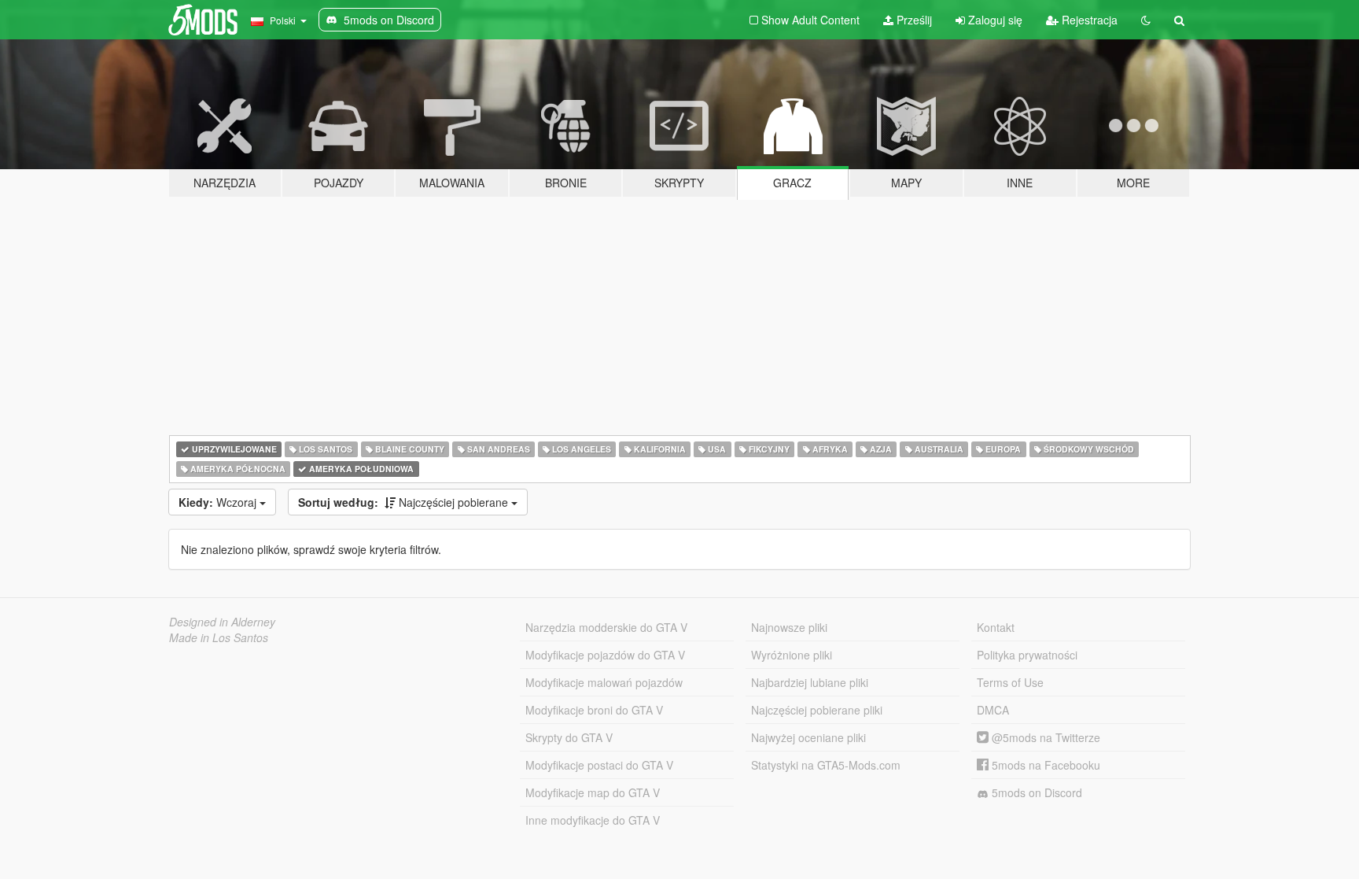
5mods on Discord (1035, 792)
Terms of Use (1010, 682)
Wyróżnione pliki (791, 655)
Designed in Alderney (222, 622)
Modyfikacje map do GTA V (592, 792)
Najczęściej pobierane (404, 502)
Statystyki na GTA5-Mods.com (825, 765)
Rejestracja (1088, 20)
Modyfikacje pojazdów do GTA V (605, 655)
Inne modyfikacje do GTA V (592, 820)
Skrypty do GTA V (569, 737)
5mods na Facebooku (1044, 765)
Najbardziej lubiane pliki (809, 682)
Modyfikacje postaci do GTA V (599, 765)
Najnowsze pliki (789, 627)
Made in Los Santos (218, 637)
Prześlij (912, 20)
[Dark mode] (1145, 19)
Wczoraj (219, 502)
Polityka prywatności (1027, 655)
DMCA (993, 710)
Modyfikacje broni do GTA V (594, 710)
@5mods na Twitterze (1044, 737)
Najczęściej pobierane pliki (816, 710)
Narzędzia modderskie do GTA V (606, 627)
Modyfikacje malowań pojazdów (604, 682)
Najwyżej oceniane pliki (808, 737)
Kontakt (996, 627)
